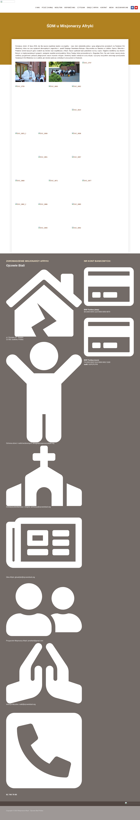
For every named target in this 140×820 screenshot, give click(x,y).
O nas (37, 7)
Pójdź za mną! (47, 7)
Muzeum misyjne (122, 7)
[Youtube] (136, 7)
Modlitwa (58, 7)
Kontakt (103, 7)
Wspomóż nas (69, 7)
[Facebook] (132, 7)
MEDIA (111, 7)
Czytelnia (81, 7)
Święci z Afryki (92, 7)
